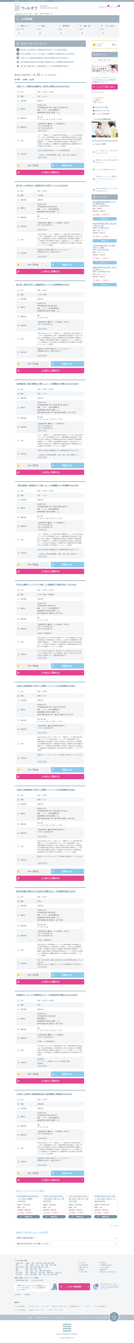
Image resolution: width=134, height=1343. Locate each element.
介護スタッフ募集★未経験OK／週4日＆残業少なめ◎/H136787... (45, 58)
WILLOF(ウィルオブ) (21, 13)
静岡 (40, 1268)
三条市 (36, 13)
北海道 (27, 1263)
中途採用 (26, 1294)
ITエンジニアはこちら (97, 92)
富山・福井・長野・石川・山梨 (39, 1266)
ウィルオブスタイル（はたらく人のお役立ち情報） (93, 1317)
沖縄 (40, 1274)
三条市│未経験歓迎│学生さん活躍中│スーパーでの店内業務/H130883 (45, 790)
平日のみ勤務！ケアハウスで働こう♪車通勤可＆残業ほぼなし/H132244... (48, 54)
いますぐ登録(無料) (74, 1287)
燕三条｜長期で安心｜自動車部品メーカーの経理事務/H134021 (43, 285)
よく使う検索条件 (83, 1265)
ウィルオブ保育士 (19, 1310)
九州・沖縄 (19, 1274)
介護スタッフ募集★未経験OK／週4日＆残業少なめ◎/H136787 (43, 86)
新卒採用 (17, 1294)
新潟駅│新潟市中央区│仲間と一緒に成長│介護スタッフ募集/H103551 (105, 1198)
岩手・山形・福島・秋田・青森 (45, 1263)
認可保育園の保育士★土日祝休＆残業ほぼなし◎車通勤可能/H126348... (47, 62)
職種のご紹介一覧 (83, 1267)
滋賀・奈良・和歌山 (45, 1270)
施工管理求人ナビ (74, 1306)
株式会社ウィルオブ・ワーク (21, 0)
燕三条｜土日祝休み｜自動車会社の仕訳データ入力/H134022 (42, 186)
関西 (17, 1270)
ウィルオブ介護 (19, 1306)
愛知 (27, 1268)
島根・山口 (33, 1272)
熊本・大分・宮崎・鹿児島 (50, 1274)
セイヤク (86, 1306)
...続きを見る (42, 130)
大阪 (27, 1270)
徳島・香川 (58, 1272)
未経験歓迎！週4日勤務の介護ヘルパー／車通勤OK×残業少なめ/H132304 (47, 384)
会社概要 (81, 1269)
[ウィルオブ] (26, 8)
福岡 (27, 1274)
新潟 (31, 13)
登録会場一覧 (103, 1269)
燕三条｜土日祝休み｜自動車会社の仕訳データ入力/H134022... (44, 50)
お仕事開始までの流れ (106, 1265)
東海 (17, 1268)
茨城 (46, 1265)
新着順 (25, 79)
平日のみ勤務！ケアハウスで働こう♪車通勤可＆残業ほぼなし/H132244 (46, 585)
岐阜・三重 (33, 1268)
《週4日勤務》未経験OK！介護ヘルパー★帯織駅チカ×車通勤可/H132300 (47, 485)
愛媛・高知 (50, 1272)
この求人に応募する (50, 172)
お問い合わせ (60, 1317)
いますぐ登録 (105, 87)
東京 (27, 1265)
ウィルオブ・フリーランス (54, 1310)
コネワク (44, 1306)
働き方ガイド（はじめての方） (108, 1271)
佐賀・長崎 (33, 1274)
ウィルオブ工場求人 (99, 1306)
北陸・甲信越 (19, 1266)
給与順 (32, 79)
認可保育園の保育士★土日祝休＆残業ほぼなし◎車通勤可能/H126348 (45, 891)
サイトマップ (71, 1317)
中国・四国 (19, 1272)
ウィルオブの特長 (104, 1267)
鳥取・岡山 (42, 1272)
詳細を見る (67, 165)
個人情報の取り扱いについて (44, 1317)
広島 (27, 1272)
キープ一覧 (82, 1262)
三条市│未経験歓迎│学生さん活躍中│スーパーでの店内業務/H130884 (45, 686)
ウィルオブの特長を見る (103, 119)
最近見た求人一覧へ (104, 60)
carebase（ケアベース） (35, 1310)
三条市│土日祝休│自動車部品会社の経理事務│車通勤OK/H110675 (44, 1094)
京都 (31, 1270)
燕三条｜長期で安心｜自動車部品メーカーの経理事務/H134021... (45, 66)
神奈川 (32, 1265)
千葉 (42, 1265)
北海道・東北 (19, 1263)
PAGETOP (114, 1318)
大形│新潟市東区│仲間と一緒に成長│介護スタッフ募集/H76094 (79, 1198)
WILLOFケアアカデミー (58, 1306)
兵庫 (36, 1270)
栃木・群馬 (53, 1265)
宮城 (33, 1263)
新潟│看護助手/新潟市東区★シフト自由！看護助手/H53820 (28, 1198)
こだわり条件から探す (37, 1280)
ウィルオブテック (32, 1306)
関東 (17, 1265)
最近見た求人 (103, 1262)
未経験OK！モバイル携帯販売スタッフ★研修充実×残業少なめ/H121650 (46, 995)
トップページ (20, 1317)
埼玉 (37, 1265)
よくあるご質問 (83, 1271)
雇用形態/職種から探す (22, 1280)
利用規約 (29, 1317)
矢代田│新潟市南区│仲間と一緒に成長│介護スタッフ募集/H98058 (53, 1198)
